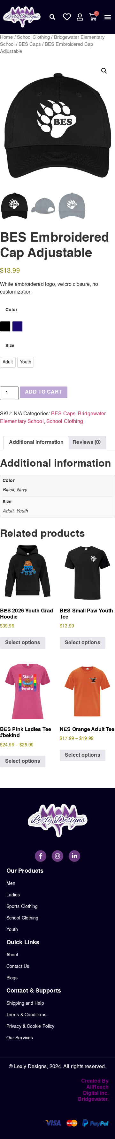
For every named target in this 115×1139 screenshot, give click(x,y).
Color (11, 310)
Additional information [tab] (36, 442)
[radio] (5, 326)
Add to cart (43, 392)
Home (6, 37)
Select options (22, 642)
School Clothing (33, 37)
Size (9, 346)
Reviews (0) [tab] (87, 442)
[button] (52, 17)
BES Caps (30, 44)
